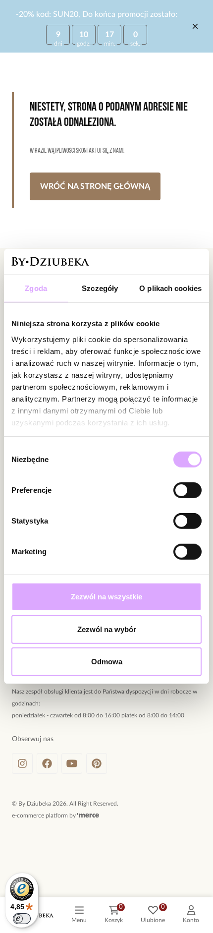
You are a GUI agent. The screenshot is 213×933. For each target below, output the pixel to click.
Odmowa (106, 661)
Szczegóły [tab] (100, 288)
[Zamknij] (195, 26)
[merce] (88, 815)
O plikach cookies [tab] (170, 288)
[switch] (187, 490)
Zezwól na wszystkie (106, 596)
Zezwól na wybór (106, 629)
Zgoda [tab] (36, 288)
